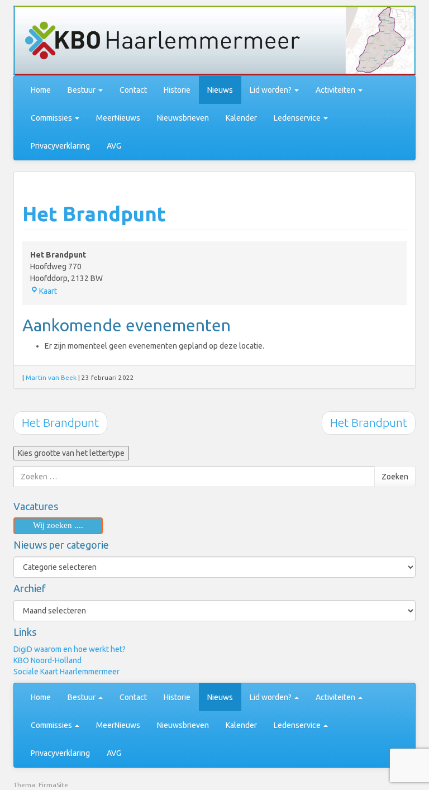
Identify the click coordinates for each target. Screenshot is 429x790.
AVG (114, 145)
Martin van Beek (51, 377)
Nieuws (220, 89)
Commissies (52, 117)
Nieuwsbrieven (183, 117)
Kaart (48, 291)
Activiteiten (336, 89)
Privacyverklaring (60, 145)
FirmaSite (53, 784)
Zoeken (395, 476)
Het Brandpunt (94, 213)
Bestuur (82, 89)
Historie (177, 89)
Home (41, 89)
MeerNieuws (118, 117)
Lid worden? (271, 89)
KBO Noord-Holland (47, 660)
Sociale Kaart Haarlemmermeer (66, 671)
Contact (133, 89)
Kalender (241, 117)
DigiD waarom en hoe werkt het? (69, 649)
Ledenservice (298, 117)
